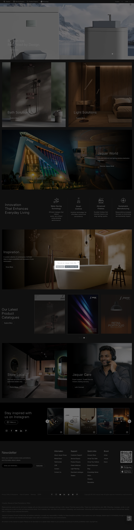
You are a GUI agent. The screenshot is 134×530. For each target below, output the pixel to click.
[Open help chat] (129, 518)
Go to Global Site (71, 266)
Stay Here (60, 266)
